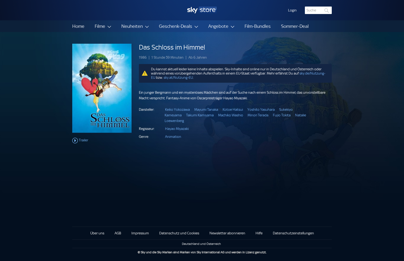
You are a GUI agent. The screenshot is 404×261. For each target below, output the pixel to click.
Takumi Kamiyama (200, 115)
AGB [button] (118, 233)
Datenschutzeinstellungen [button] (293, 233)
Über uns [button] (97, 233)
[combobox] (318, 10)
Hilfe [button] (259, 233)
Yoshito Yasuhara (261, 109)
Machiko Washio (230, 115)
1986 (143, 57)
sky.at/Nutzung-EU (178, 77)
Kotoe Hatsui (233, 109)
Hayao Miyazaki (177, 129)
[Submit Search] (327, 10)
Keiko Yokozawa (177, 109)
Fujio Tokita (282, 115)
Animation (173, 137)
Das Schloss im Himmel (172, 47)
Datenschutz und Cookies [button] (179, 233)
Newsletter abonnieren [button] (227, 233)
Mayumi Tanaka (206, 109)
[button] (292, 10)
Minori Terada (258, 115)
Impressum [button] (140, 233)
